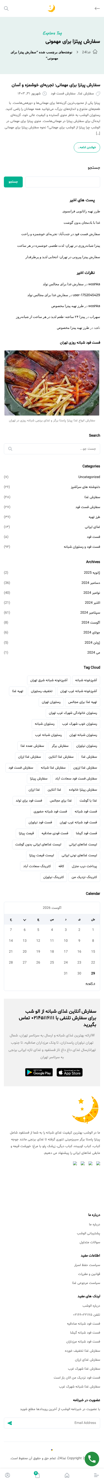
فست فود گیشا (86, 833)
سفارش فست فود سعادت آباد (76, 778)
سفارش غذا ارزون (85, 767)
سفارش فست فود (63, 93)
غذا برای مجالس (61, 800)
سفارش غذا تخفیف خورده (82, 1351)
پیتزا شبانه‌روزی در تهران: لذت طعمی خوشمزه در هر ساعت (58, 245)
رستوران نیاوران (86, 746)
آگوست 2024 (91, 622)
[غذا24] (67, 1475)
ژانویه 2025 (92, 573)
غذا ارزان (34, 789)
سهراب (95, 316)
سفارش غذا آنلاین (61, 757)
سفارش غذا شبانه (53, 767)
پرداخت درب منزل (84, 866)
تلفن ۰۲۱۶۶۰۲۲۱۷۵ (86, 1314)
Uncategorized (89, 477)
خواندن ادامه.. (87, 147)
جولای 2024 (91, 632)
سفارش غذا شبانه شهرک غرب (79, 1386)
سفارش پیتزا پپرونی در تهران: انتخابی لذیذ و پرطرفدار (62, 257)
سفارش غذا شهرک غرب (84, 1368)
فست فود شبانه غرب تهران (78, 822)
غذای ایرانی (92, 527)
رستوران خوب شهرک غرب (79, 724)
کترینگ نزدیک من (84, 877)
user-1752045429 (86, 295)
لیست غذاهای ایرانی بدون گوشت (38, 844)
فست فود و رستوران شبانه (82, 547)
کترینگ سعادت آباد (37, 866)
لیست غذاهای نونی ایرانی (79, 855)
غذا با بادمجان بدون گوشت (82, 222)
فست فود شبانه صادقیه (83, 1323)
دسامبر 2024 (91, 583)
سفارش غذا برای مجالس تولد (63, 284)
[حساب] (7, 1475)
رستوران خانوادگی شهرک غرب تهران (73, 713)
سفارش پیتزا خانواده (83, 789)
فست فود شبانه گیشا (85, 1332)
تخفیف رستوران (41, 691)
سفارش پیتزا (38, 778)
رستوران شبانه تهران (83, 735)
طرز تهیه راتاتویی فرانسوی (81, 211)
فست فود (93, 537)
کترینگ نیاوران (53, 877)
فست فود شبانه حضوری (50, 811)
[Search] (6, 8)
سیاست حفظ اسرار (87, 1265)
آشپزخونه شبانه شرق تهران (48, 680)
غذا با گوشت (88, 800)
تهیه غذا (17, 691)
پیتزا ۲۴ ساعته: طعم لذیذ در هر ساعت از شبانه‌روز (50, 316)
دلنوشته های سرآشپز (85, 487)
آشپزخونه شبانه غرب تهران (78, 691)
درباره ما (94, 1224)
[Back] (97, 8)
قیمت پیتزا (26, 833)
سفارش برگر (60, 746)
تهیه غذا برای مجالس (82, 702)
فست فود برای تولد (29, 800)
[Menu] (96, 1475)
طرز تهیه (94, 517)
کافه (61, 866)
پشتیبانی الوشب (88, 1233)
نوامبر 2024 (91, 593)
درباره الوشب (91, 1306)
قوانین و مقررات (89, 1274)
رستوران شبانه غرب (48, 735)
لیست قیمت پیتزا (41, 855)
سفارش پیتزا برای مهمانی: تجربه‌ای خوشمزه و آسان (56, 85)
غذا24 (86, 52)
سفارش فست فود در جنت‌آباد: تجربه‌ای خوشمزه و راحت (60, 234)
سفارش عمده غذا (32, 746)
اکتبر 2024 (92, 603)
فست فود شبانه (86, 811)
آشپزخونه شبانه (86, 680)
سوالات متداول (90, 1242)
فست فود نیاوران (40, 822)
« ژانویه (90, 983)
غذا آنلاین (54, 789)
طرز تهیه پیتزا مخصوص (67, 305)
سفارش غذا (86, 93)
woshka (94, 284)
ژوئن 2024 (92, 643)
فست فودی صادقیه (55, 833)
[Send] (9, 1423)
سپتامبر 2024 (90, 612)
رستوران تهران (51, 702)
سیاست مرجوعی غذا (86, 1283)
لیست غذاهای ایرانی (83, 844)
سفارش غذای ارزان (87, 1360)
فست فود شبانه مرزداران (83, 1341)
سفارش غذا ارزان (29, 757)
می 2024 (93, 652)
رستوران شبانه (44, 724)
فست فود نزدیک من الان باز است (77, 1377)
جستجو (94, 167)
